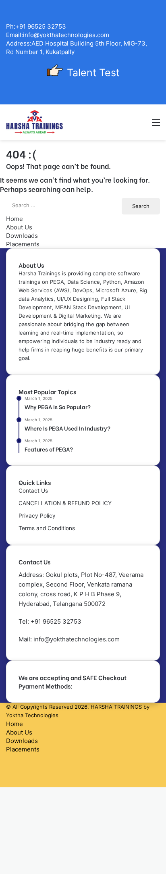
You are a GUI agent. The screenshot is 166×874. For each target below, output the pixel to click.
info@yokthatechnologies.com (76, 639)
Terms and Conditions (47, 528)
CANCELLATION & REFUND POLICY (65, 503)
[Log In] (128, 125)
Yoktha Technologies (32, 715)
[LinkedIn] (8, 766)
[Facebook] (8, 758)
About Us (19, 227)
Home (14, 219)
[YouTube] (8, 774)
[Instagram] (8, 783)
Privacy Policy (37, 515)
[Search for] (142, 125)
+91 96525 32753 (56, 621)
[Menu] (156, 125)
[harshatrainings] (34, 122)
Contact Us (33, 490)
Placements (22, 244)
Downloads (22, 235)
